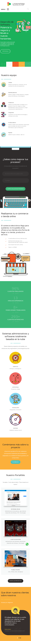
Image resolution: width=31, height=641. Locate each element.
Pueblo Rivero (15, 569)
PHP (18, 512)
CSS (9, 571)
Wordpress (20, 571)
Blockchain (22, 541)
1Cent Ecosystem (15, 539)
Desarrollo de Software (11, 512)
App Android (23, 511)
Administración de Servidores (12, 511)
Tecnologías (23, 512)
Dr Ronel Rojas (15, 509)
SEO (16, 571)
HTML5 (12, 571)
